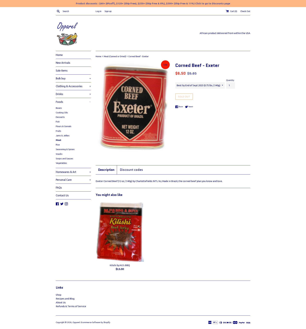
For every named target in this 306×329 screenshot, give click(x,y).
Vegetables (61, 163)
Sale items (62, 70)
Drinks (73, 94)
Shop (58, 294)
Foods (73, 101)
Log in (98, 11)
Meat (58, 140)
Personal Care (73, 179)
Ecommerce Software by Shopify (95, 322)
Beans (59, 108)
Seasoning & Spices (65, 149)
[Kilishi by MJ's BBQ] (120, 231)
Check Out (245, 11)
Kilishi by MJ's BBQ (120, 265)
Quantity (230, 80)
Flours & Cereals (63, 126)
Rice (58, 144)
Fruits (58, 131)
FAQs (59, 187)
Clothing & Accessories (73, 86)
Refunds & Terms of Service (71, 306)
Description (106, 170)
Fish (58, 121)
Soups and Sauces (64, 158)
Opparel (76, 322)
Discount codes (131, 170)
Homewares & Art (73, 171)
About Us (61, 302)
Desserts (60, 117)
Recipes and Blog (65, 298)
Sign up (108, 11)
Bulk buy (73, 78)
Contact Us (62, 195)
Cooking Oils (62, 112)
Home (59, 54)
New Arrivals (63, 62)
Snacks (59, 154)
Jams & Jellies (62, 135)
